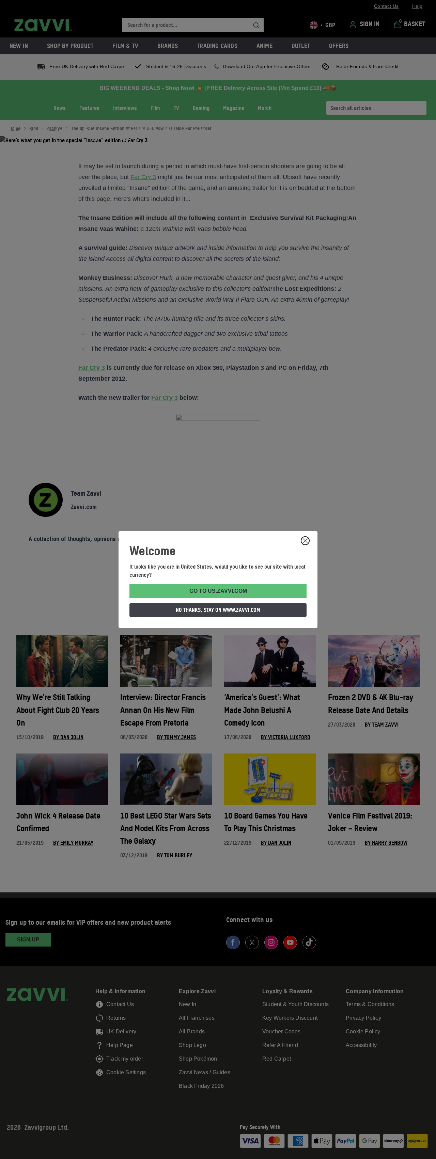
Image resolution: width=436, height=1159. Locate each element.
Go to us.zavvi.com (218, 591)
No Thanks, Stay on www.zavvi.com (218, 609)
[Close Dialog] (305, 541)
